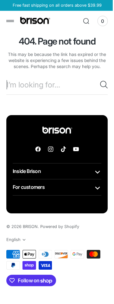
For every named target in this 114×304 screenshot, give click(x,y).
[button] (10, 21)
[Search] (99, 90)
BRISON (30, 232)
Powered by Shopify (59, 232)
